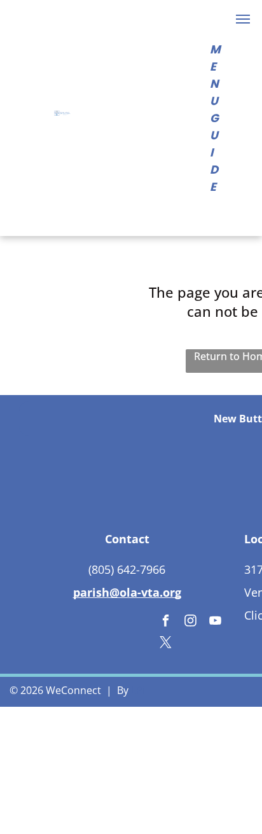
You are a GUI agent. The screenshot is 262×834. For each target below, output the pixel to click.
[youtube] (215, 622)
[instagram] (190, 622)
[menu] (243, 19)
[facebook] (165, 622)
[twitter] (165, 644)
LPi (138, 690)
